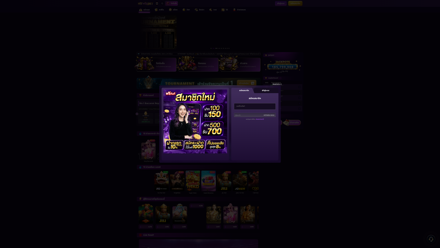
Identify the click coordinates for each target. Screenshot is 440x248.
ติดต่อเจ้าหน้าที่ (260, 119)
